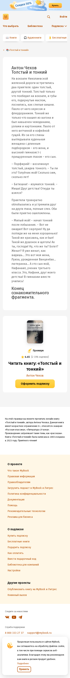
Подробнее (23, 663)
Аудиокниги (34, 37)
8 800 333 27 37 (14, 632)
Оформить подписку (35, 383)
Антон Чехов (35, 375)
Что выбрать (11, 26)
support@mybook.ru (39, 632)
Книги (13, 37)
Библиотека (35, 26)
